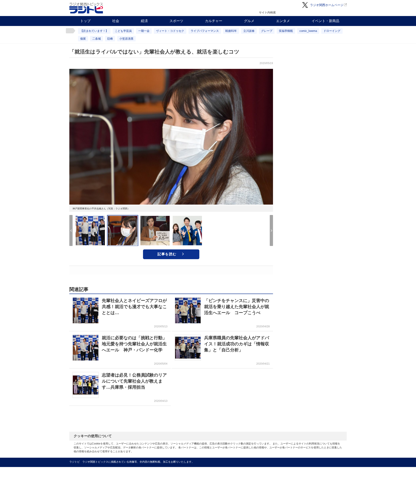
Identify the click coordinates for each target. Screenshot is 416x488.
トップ (85, 21)
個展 (83, 38)
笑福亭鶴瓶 (286, 30)
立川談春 (249, 30)
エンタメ (283, 21)
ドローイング (331, 30)
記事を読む (167, 254)
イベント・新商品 (325, 21)
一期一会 (144, 30)
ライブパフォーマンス (205, 30)
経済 (144, 21)
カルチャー (213, 21)
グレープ (266, 30)
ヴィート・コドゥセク (170, 30)
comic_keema (308, 30)
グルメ (249, 21)
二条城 (96, 38)
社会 (115, 21)
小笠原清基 (126, 38)
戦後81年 (231, 30)
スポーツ (176, 21)
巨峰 (110, 38)
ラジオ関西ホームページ (326, 4)
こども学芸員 (123, 30)
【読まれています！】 (94, 30)
